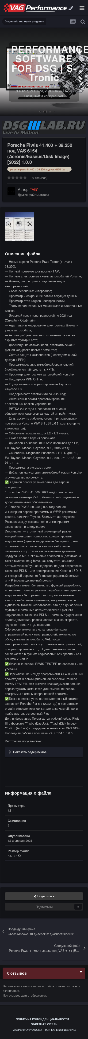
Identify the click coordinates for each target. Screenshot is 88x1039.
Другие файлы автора (33, 194)
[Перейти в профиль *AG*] (11, 191)
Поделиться (45, 896)
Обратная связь (44, 1024)
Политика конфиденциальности (42, 1019)
